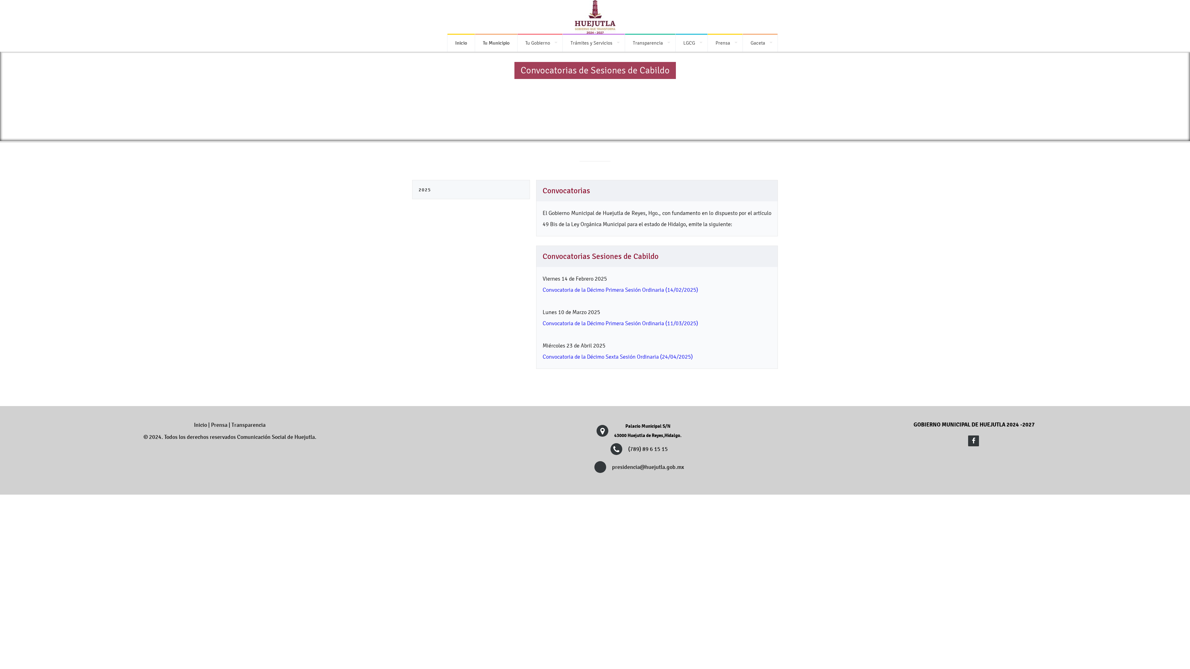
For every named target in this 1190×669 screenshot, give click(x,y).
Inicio (200, 425)
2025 (425, 190)
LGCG (689, 43)
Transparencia (648, 43)
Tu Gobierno (537, 43)
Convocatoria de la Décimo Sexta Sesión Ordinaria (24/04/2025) (618, 356)
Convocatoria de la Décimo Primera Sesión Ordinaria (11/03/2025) (620, 323)
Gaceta (758, 43)
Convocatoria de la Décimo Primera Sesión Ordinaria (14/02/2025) (620, 289)
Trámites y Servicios (591, 43)
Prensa (723, 43)
